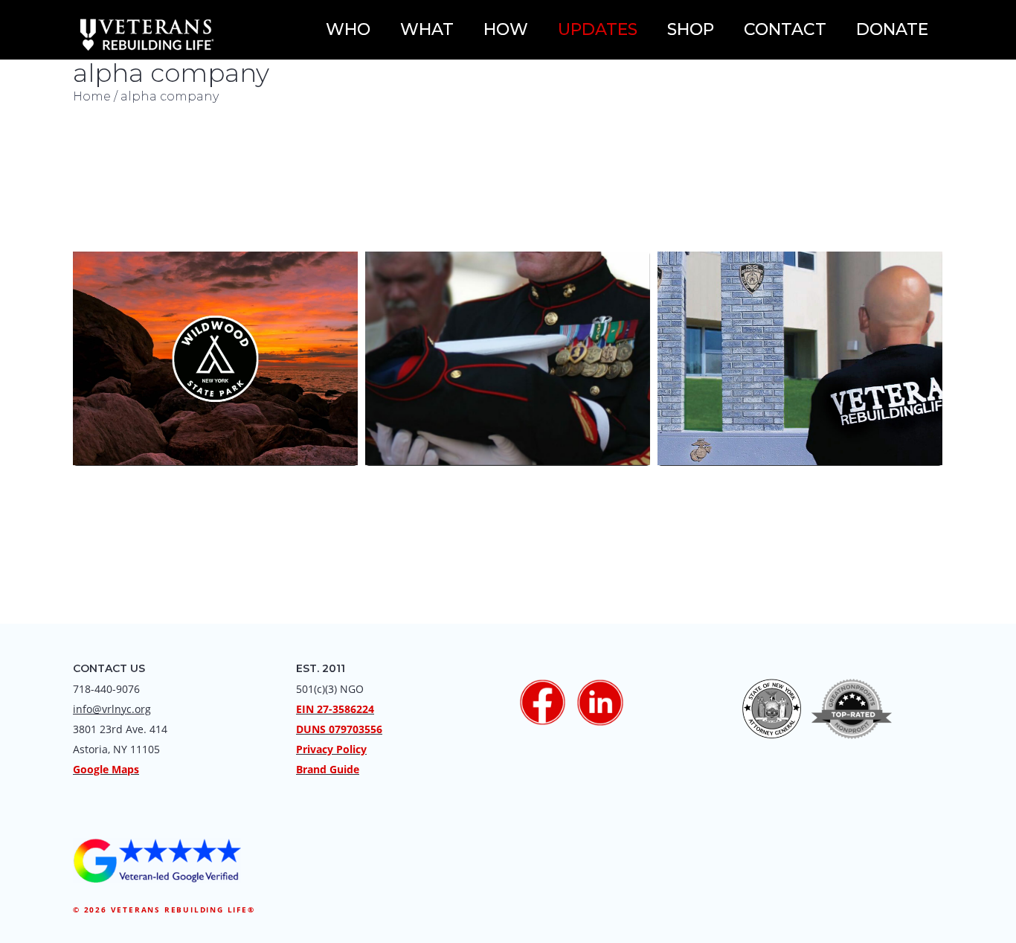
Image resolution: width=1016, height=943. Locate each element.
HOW (505, 29)
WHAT (427, 29)
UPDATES (597, 29)
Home (92, 96)
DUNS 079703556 (339, 729)
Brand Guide (327, 769)
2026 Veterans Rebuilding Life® (169, 909)
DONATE (892, 29)
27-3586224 (345, 709)
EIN (305, 709)
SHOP (690, 29)
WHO (348, 29)
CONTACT (785, 29)
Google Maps (106, 769)
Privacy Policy (331, 749)
